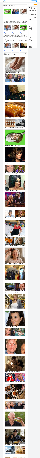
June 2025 (30, 37)
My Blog (4, 0)
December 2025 (31, 30)
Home (3, 3)
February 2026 (30, 28)
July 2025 (30, 36)
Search (30, 3)
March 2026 (30, 27)
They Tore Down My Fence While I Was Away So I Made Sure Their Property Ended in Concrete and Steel (32, 15)
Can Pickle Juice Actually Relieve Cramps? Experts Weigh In (32, 9)
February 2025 (30, 41)
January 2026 (30, 29)
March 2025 (30, 40)
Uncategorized (6, 3)
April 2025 (30, 39)
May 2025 (30, 38)
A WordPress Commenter (32, 23)
